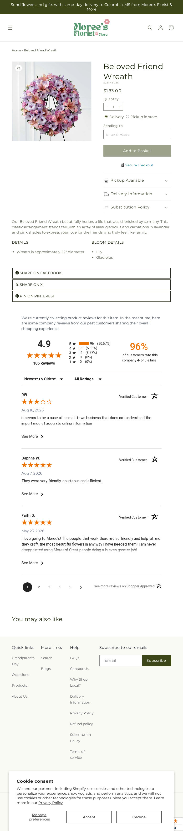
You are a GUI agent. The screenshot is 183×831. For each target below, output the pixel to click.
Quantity (111, 99)
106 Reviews (50, 363)
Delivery (117, 117)
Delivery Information (80, 699)
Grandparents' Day (23, 661)
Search (46, 658)
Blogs (46, 669)
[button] (10, 27)
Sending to (120, 125)
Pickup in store (144, 117)
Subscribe (156, 660)
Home (16, 50)
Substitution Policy (80, 738)
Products (19, 685)
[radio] (91, 343)
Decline (139, 817)
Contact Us (79, 669)
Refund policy (81, 724)
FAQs (74, 658)
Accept (89, 817)
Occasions (20, 674)
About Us (19, 696)
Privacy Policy (50, 802)
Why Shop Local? (78, 682)
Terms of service (77, 754)
